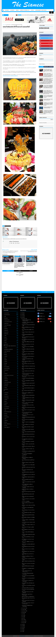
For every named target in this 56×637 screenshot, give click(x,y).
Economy (12, 10)
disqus (20, 270)
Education (6, 330)
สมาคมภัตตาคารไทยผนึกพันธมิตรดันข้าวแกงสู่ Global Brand (7, 263)
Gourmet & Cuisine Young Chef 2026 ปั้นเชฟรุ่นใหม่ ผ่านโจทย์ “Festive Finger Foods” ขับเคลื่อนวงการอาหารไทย (31, 264)
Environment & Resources (40, 10)
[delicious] (52, 292)
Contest (5, 399)
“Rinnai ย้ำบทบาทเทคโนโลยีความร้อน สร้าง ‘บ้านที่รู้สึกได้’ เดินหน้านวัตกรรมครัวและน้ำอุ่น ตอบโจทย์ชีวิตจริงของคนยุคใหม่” (46, 87)
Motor (5, 340)
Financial (6, 378)
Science (5, 413)
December (24, 318)
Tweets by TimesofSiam (43, 122)
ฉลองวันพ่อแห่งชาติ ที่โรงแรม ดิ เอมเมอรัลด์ (28, 587)
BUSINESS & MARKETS (8, 349)
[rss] (49, 292)
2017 (22, 631)
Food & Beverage (7, 24)
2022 (22, 624)
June (23, 615)
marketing (6, 333)
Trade (5, 335)
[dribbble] (48, 292)
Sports (5, 326)
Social (32, 10)
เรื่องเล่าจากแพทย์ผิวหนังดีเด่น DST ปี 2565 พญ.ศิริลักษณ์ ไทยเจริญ (48, 96)
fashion (5, 356)
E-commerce (6, 406)
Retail (5, 404)
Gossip (5, 387)
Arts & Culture (7, 368)
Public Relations (7, 423)
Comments (51, 66)
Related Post (5, 254)
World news (6, 408)
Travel (5, 342)
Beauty (5, 354)
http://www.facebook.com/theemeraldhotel (10, 75)
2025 (22, 314)
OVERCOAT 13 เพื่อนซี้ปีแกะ (26, 501)
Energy (17, 10)
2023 (22, 317)
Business (7, 10)
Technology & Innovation (9, 375)
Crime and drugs (7, 382)
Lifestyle (6, 394)
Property (6, 328)
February (23, 621)
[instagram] (51, 292)
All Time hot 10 (41, 66)
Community (6, 397)
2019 (22, 628)
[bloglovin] (46, 292)
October (23, 609)
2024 (22, 315)
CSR (5, 316)
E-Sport (5, 361)
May (22, 616)
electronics (6, 396)
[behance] (50, 292)
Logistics (6, 420)
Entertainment (7, 314)
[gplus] (44, 292)
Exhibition (6, 344)
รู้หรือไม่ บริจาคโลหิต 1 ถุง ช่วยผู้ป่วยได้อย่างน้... (28, 596)
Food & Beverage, (14, 28)
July (22, 613)
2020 (22, 627)
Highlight (46, 66)
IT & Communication (8, 321)
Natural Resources (7, 411)
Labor (5, 418)
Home (4, 24)
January (23, 622)
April (22, 618)
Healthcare (6, 323)
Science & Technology (24, 10)
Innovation (6, 392)
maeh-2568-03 (7, 427)
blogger (8, 270)
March (23, 619)
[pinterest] (45, 292)
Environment (6, 366)
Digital (5, 359)
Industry (5, 373)
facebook (31, 270)
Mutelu (5, 422)
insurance (6, 389)
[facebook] (41, 292)
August (23, 612)
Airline (5, 352)
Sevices (5, 425)
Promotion (6, 370)
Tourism (5, 347)
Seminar (5, 415)
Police (5, 401)
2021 (22, 625)
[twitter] (42, 292)
